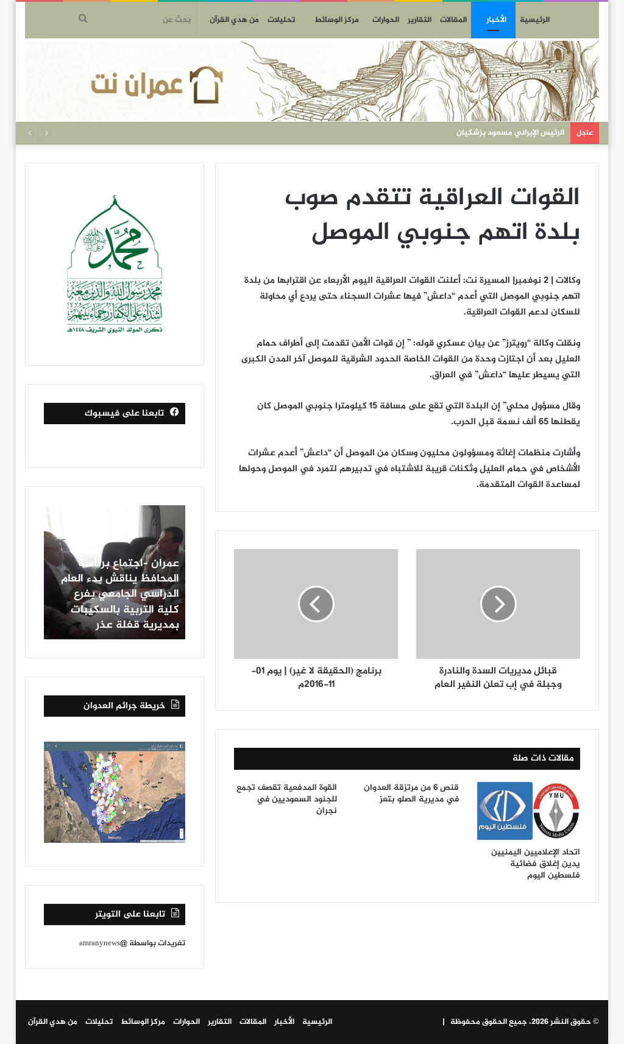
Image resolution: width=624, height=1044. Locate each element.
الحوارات (385, 20)
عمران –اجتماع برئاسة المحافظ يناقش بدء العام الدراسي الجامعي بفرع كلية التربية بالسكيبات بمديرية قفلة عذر (120, 594)
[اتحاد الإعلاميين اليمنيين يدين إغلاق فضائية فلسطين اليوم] (529, 811)
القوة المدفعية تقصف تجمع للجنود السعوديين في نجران (286, 799)
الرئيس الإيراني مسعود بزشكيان (510, 133)
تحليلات (281, 20)
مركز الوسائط (336, 20)
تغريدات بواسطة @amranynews (132, 943)
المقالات (453, 20)
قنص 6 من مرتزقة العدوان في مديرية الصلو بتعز (411, 793)
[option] (114, 572)
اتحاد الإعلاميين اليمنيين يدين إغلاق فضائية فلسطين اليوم (535, 863)
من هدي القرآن (234, 20)
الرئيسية (535, 20)
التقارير (419, 20)
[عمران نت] (312, 81)
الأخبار (496, 20)
